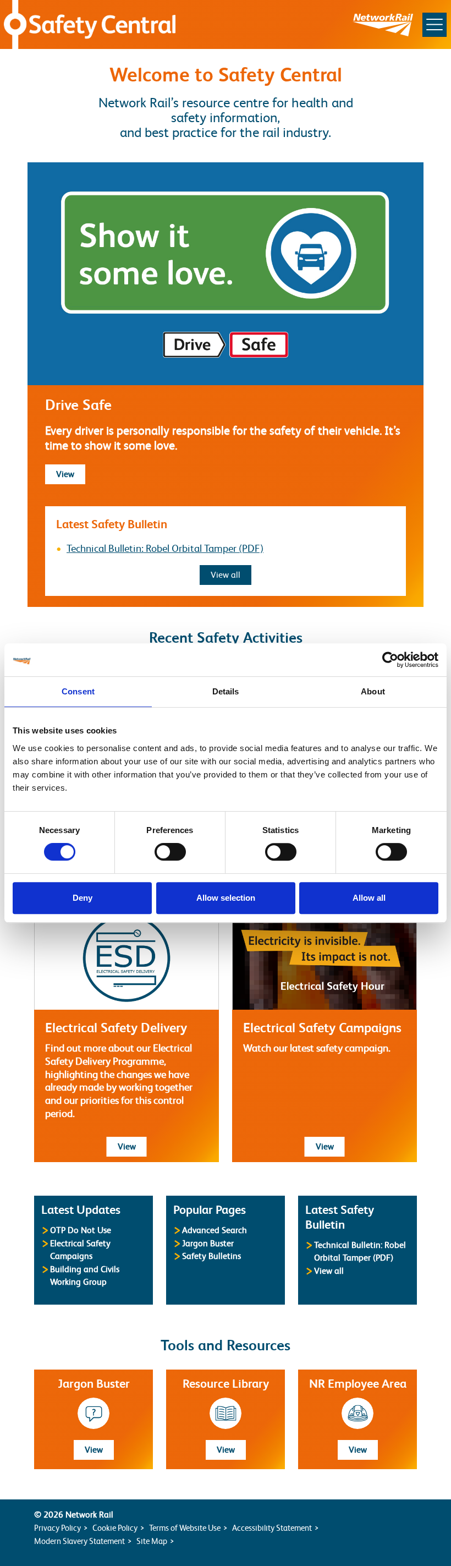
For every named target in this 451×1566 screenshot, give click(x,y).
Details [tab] (225, 691)
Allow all (369, 897)
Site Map (151, 1541)
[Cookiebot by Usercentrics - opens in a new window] (390, 659)
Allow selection (225, 897)
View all (231, 575)
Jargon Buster (208, 1243)
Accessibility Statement (272, 1527)
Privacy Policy (57, 1527)
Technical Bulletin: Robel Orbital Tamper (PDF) (165, 548)
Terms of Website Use (185, 1527)
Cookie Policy (115, 1527)
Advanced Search (214, 1230)
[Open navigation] (434, 25)
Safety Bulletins (211, 1256)
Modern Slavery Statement (79, 1541)
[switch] (170, 852)
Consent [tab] (78, 691)
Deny (82, 897)
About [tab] (373, 691)
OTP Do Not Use (80, 1230)
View (70, 474)
